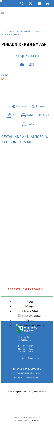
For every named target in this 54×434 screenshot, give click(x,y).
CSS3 (26, 410)
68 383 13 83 (28, 349)
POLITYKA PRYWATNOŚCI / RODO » (26, 373)
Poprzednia (18, 105)
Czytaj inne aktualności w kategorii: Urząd (24, 139)
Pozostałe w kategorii (25, 289)
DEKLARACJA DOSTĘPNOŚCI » (27, 377)
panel (48, 3)
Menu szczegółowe (39, 3)
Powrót (43, 114)
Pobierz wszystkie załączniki (22, 65)
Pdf (10, 114)
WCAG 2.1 (35, 410)
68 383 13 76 (28, 351)
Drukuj (26, 114)
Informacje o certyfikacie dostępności (27, 400)
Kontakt (27, 123)
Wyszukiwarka (22, 3)
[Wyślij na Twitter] (27, 89)
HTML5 (22, 410)
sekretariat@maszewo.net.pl (30, 358)
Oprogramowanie (31, 65)
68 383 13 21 (28, 346)
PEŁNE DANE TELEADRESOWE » (27, 369)
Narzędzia (31, 3)
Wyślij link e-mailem (31, 89)
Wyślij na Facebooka (22, 89)
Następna (37, 105)
